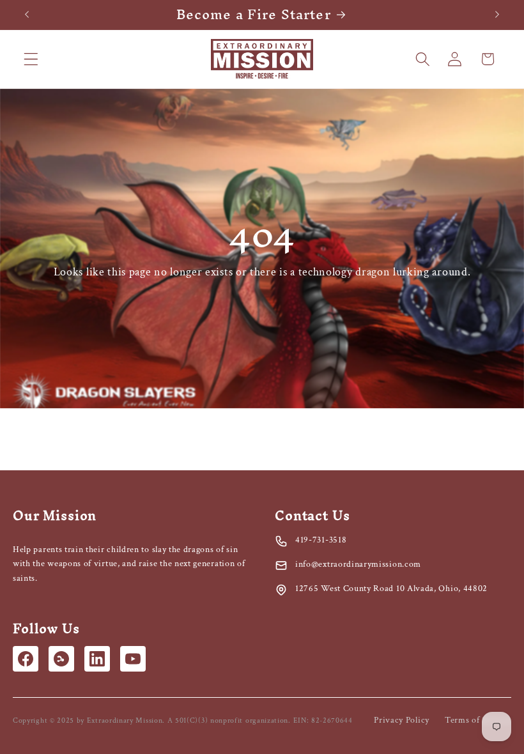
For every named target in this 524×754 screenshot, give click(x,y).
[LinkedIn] (97, 659)
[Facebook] (25, 659)
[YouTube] (133, 659)
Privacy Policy (401, 720)
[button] (31, 59)
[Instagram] (61, 659)
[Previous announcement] (27, 15)
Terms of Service (478, 720)
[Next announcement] (497, 15)
